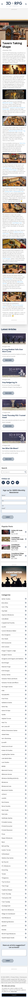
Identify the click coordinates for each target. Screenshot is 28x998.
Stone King (5, 870)
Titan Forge (5, 886)
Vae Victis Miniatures (8, 910)
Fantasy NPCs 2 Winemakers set (14, 191)
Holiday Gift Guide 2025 (16, 531)
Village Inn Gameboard (8, 914)
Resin (3, 842)
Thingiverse (5, 878)
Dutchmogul (5, 663)
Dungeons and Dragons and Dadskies (12, 659)
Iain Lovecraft (6, 726)
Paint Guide (5, 810)
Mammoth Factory (7, 770)
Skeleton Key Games (7, 858)
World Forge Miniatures (9, 934)
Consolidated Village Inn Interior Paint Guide (17, 555)
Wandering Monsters (8, 922)
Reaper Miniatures (7, 838)
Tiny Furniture (6, 882)
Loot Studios (5, 762)
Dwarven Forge (6, 666)
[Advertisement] (14, 14)
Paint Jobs (5, 814)
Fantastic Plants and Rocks (9, 678)
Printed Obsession (7, 830)
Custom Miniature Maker (9, 631)
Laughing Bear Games (8, 754)
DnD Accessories (6, 643)
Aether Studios (6, 599)
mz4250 (4, 798)
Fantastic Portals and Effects (10, 682)
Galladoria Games (7, 702)
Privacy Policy (14, 991)
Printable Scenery (7, 822)
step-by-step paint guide (12, 305)
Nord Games (5, 802)
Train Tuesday (6, 902)
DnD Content (5, 647)
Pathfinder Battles (7, 818)
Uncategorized (6, 906)
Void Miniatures (6, 918)
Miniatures (5, 782)
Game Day (5, 706)
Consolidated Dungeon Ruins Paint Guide (15, 546)
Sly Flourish (5, 862)
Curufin (4, 627)
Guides (4, 714)
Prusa (3, 834)
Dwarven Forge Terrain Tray (17, 131)
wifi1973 (4, 926)
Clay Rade (4, 611)
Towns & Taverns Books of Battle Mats (13, 108)
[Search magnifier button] (25, 472)
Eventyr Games (6, 674)
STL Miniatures (6, 168)
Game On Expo (6, 710)
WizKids (4, 930)
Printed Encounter (7, 826)
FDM (3, 690)
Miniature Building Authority (10, 778)
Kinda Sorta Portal (7, 746)
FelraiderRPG (5, 694)
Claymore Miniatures (8, 615)
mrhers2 (4, 794)
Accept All (14, 995)
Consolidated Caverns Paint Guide (17, 538)
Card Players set (17, 223)
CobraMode (5, 619)
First (3, 500)
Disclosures (23, 977)
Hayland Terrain (6, 718)
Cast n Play (5, 607)
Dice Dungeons (6, 635)
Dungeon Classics (7, 655)
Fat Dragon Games (7, 686)
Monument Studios (7, 790)
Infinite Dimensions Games (9, 730)
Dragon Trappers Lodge (9, 651)
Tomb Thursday (6, 894)
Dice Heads (5, 639)
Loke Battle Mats (7, 758)
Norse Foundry (6, 806)
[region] (14, 991)
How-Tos (4, 722)
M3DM (3, 766)
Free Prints (5, 698)
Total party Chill (6, 898)
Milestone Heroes (7, 103)
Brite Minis (5, 603)
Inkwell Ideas (5, 734)
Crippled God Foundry (8, 623)
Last (3, 505)
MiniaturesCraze (6, 786)
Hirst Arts (22, 143)
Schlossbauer (5, 854)
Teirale (4, 874)
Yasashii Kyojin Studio (8, 937)
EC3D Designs (13, 170)
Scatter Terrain (6, 850)
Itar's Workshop (6, 738)
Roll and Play (5, 846)
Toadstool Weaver (7, 890)
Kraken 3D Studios (7, 750)
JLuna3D (4, 742)
